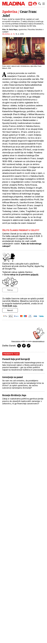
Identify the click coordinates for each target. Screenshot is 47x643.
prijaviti (34, 274)
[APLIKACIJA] (30, 4)
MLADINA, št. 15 (8, 34)
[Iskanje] (39, 4)
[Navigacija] (43, 4)
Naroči (10, 310)
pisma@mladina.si (38, 341)
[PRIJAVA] (35, 4)
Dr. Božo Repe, (12, 29)
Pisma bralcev (16, 341)
